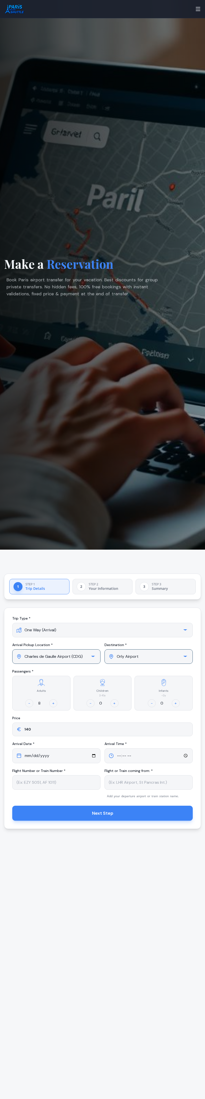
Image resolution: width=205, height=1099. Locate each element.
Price (16, 718)
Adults (41, 691)
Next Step (102, 813)
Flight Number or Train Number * (39, 770)
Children (102, 691)
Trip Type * (21, 618)
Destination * (115, 645)
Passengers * (23, 671)
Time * (115, 743)
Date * (23, 743)
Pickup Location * (32, 645)
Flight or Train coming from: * (128, 770)
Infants (163, 691)
